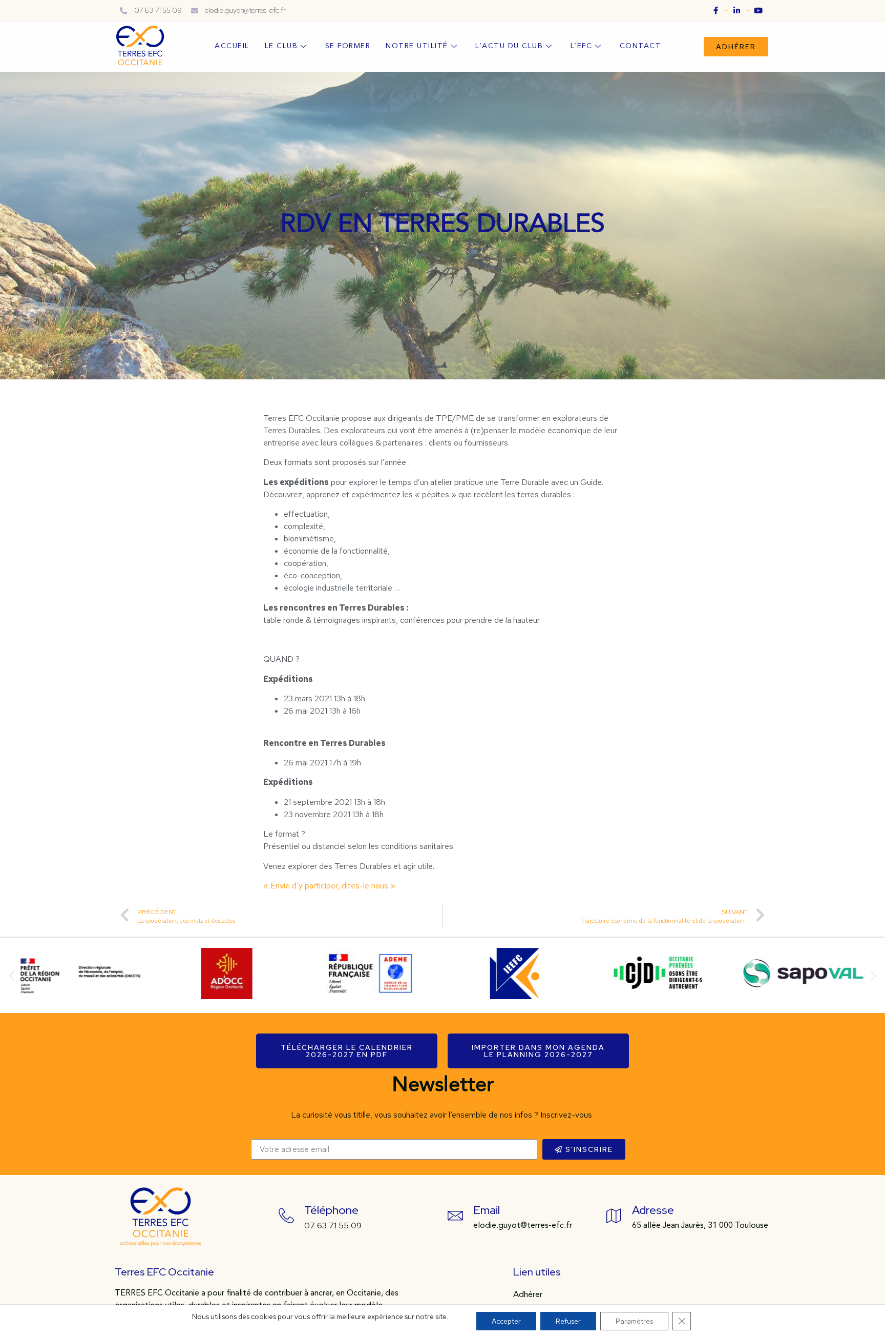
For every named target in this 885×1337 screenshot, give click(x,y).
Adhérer (527, 1295)
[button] (736, 46)
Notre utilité (417, 46)
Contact (641, 46)
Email (486, 1210)
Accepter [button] (506, 1321)
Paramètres (634, 1321)
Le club (281, 46)
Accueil (232, 46)
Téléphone (331, 1210)
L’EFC (582, 46)
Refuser (568, 1321)
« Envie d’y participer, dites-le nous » (329, 885)
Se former (348, 46)
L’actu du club (509, 46)
